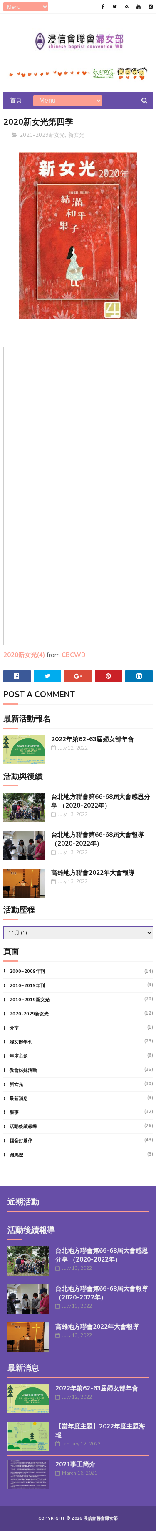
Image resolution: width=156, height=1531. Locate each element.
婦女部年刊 (21, 1042)
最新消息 (19, 1098)
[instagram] (151, 6)
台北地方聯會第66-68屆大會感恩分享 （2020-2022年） (100, 801)
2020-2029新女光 (42, 135)
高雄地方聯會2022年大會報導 (93, 873)
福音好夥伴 (21, 1141)
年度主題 (19, 1056)
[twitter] (114, 6)
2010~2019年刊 (27, 985)
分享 (14, 1028)
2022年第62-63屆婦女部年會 (92, 739)
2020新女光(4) (24, 655)
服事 (14, 1112)
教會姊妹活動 (23, 1070)
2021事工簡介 (75, 1464)
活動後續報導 (23, 1126)
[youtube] (139, 6)
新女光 (76, 135)
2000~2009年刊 (27, 971)
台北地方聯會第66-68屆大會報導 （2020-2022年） (97, 839)
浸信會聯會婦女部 (101, 1518)
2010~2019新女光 (30, 1000)
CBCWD (74, 655)
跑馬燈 (16, 1155)
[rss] (126, 6)
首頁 (16, 100)
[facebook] (103, 6)
